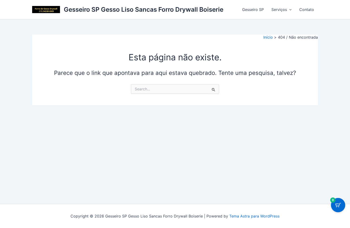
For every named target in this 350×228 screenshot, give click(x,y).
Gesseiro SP (253, 9)
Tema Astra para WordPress (254, 216)
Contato (306, 9)
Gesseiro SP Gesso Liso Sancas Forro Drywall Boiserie (143, 9)
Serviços (279, 9)
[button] (289, 9)
